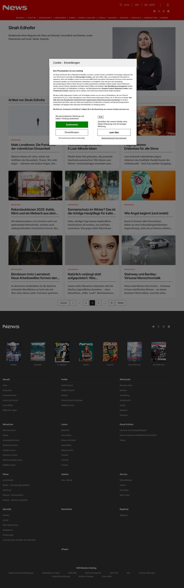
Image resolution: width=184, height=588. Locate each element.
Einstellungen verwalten (72, 132)
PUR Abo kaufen (114, 132)
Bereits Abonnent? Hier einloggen (114, 138)
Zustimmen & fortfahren (72, 124)
